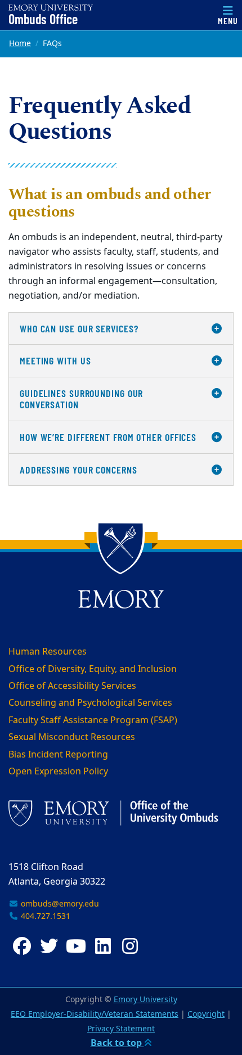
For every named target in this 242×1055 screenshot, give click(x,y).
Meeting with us (55, 360)
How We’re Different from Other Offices (108, 437)
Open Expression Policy (58, 771)
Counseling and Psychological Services (90, 703)
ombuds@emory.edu (59, 904)
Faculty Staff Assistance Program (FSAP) (92, 720)
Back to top (117, 1043)
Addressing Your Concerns (78, 469)
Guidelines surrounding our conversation (81, 399)
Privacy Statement (121, 1029)
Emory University (145, 1000)
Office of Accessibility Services (72, 686)
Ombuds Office (43, 19)
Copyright (206, 1014)
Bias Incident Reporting (58, 754)
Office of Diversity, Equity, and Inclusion (92, 669)
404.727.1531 (44, 916)
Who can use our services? (79, 328)
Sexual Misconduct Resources (71, 737)
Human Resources (47, 652)
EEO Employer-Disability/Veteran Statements (94, 1014)
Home (20, 43)
